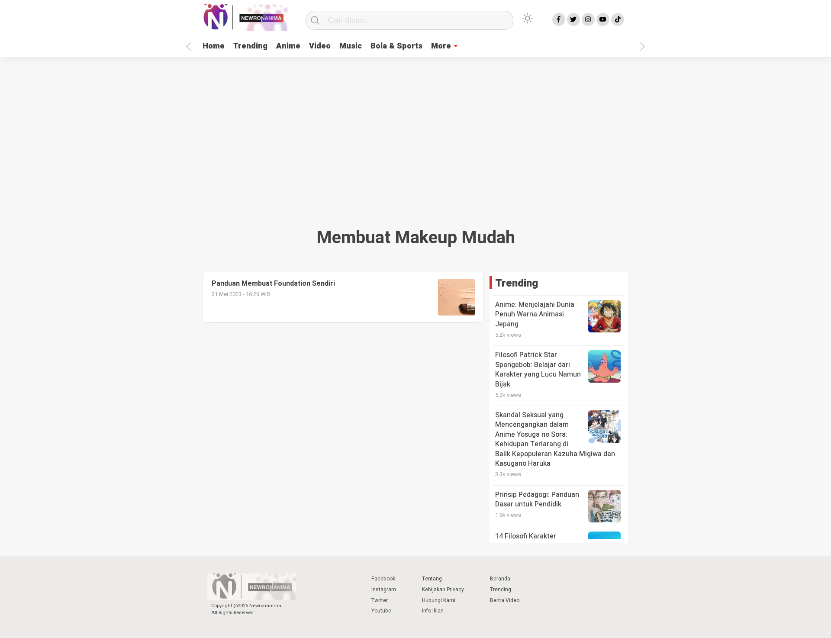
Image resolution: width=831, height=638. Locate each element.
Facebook (383, 579)
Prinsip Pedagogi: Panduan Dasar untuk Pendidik (537, 499)
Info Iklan (433, 611)
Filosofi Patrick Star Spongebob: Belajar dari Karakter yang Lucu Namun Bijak (538, 369)
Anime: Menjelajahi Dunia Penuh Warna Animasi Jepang (534, 314)
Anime (288, 46)
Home (214, 46)
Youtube (381, 611)
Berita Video (504, 600)
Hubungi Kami (438, 600)
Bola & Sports (396, 46)
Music (350, 46)
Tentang (432, 579)
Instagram (383, 589)
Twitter (379, 600)
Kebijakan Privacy (443, 589)
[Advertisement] (415, 139)
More (441, 46)
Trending (250, 46)
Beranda (500, 579)
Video (320, 46)
